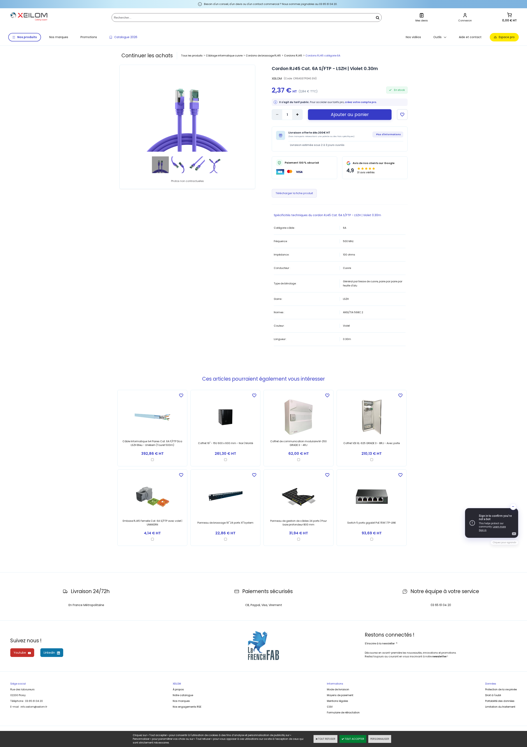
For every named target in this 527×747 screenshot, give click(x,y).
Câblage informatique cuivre (224, 55)
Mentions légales (337, 701)
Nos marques (58, 37)
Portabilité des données (499, 701)
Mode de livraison (338, 689)
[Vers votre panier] (509, 15)
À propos (178, 689)
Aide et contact (470, 37)
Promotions (88, 37)
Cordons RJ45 (293, 55)
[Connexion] (465, 16)
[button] (491, 523)
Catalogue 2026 (125, 37)
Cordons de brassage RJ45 (263, 55)
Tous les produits (192, 55)
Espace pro (507, 37)
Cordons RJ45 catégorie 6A (322, 55)
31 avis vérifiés (366, 172)
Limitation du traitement (500, 706)
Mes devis (421, 20)
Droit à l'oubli (493, 695)
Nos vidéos (413, 37)
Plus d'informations (388, 134)
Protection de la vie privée (501, 689)
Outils (437, 37)
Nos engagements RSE (187, 706)
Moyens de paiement (340, 695)
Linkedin (49, 653)
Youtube (20, 653)
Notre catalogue (183, 695)
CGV (330, 706)
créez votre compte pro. (361, 102)
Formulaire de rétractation (343, 712)
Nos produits (27, 37)
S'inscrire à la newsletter (380, 643)
